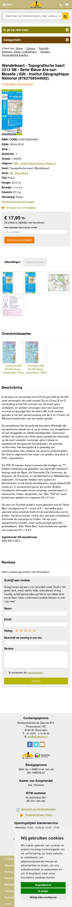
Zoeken (65, 16)
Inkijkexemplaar (35, 262)
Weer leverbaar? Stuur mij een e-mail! (20, 227)
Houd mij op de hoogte (19, 240)
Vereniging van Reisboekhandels (38, 809)
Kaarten (45, 51)
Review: (9, 648)
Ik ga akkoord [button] (43, 884)
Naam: (8, 608)
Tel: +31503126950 (60, 4)
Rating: (8, 631)
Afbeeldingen (12, 262)
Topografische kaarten (15, 55)
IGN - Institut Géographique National (35, 163)
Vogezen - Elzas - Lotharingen (19, 51)
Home (19, 48)
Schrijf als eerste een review (18, 201)
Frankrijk (44, 48)
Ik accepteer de (26, 672)
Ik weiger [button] (43, 891)
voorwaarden (35, 672)
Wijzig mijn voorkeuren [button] (43, 897)
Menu (9, 4)
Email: (8, 619)
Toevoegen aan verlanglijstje (20, 207)
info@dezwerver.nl (37, 736)
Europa (30, 48)
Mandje (67, 4)
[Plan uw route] (42, 744)
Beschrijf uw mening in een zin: (23, 638)
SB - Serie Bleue (19, 173)
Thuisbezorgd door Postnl (38, 814)
